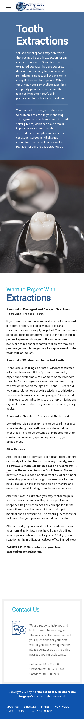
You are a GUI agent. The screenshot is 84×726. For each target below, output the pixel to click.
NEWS (9, 711)
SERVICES (30, 706)
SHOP (22, 711)
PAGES (45, 706)
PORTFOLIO (62, 706)
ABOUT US (12, 706)
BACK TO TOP (43, 711)
